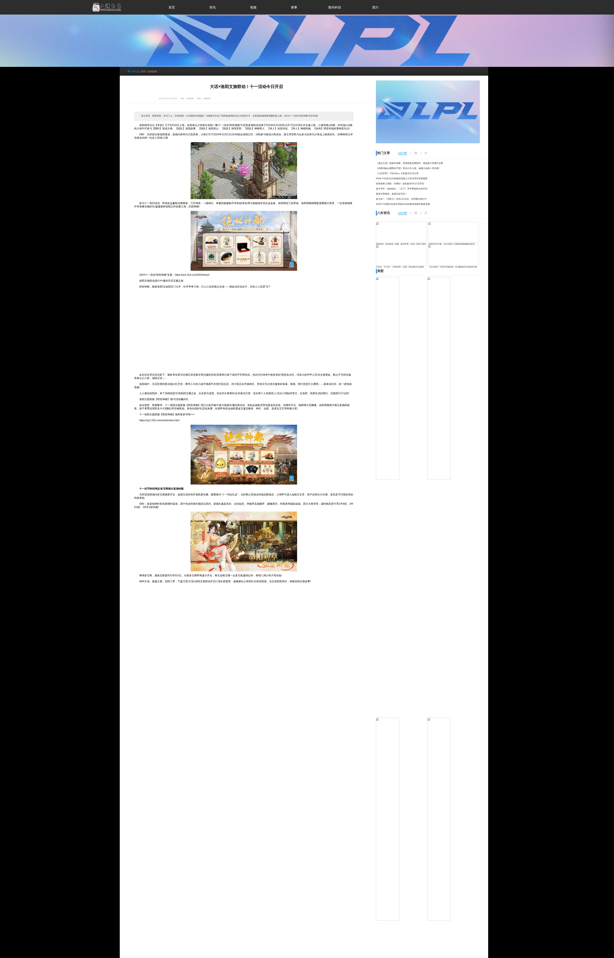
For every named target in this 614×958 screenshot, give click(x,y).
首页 (172, 7)
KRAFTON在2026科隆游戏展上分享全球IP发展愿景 (401, 178)
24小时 (402, 153)
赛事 (294, 7)
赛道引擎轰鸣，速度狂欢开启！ (391, 194)
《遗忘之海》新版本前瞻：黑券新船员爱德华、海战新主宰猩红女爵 (409, 163)
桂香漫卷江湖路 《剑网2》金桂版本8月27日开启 (400, 183)
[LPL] (428, 142)
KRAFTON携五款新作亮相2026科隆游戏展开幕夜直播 (403, 204)
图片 (375, 7)
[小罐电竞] (106, 10)
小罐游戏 (206, 98)
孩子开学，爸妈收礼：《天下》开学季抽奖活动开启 (401, 188)
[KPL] (307, 66)
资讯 (212, 7)
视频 (253, 7)
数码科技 (334, 7)
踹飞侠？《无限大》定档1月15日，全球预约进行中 (401, 199)
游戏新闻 (152, 71)
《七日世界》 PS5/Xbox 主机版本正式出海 (397, 173)
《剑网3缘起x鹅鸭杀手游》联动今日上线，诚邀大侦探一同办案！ (408, 168)
